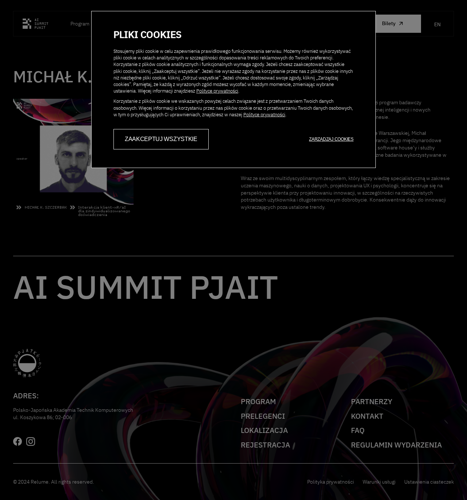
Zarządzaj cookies (331, 139)
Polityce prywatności (217, 91)
